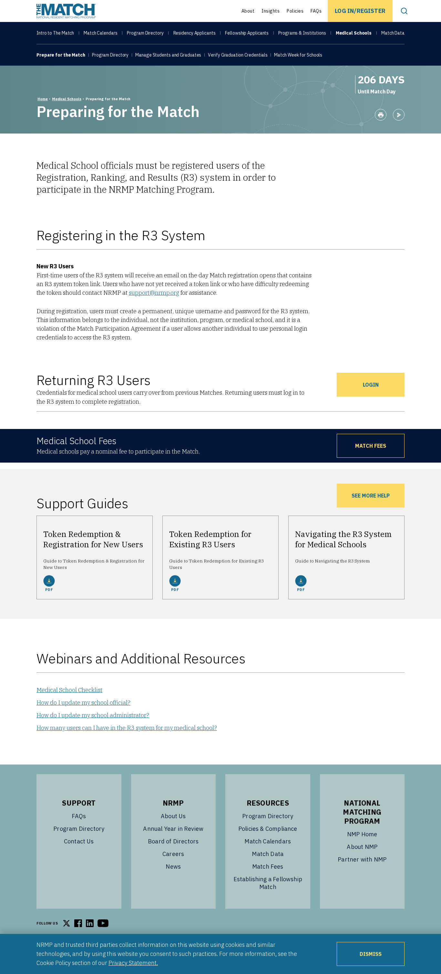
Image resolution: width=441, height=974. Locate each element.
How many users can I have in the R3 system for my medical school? (126, 728)
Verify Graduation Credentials (237, 55)
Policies (295, 11)
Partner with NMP (362, 859)
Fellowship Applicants (247, 33)
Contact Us (79, 841)
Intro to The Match (55, 33)
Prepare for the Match (60, 55)
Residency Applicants (194, 33)
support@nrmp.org (154, 292)
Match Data (393, 33)
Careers (173, 854)
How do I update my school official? (83, 702)
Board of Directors (173, 841)
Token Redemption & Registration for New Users (93, 539)
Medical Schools (354, 33)
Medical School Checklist (69, 690)
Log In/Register (360, 11)
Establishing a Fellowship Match (268, 883)
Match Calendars (101, 33)
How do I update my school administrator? (92, 715)
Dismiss (371, 954)
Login (371, 384)
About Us (173, 816)
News (173, 866)
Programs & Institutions (302, 33)
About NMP (362, 847)
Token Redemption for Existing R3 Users (210, 539)
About (248, 11)
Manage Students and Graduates (168, 55)
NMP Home (362, 834)
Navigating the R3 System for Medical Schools (343, 539)
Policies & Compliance (267, 828)
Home (42, 99)
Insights (271, 11)
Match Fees (370, 446)
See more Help (371, 495)
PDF (49, 589)
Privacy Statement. (133, 963)
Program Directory (145, 33)
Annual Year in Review (173, 828)
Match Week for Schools (298, 55)
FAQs (316, 11)
